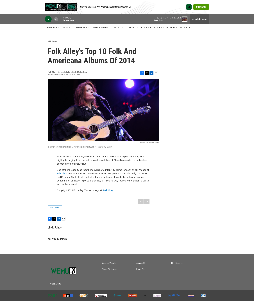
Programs (81, 27)
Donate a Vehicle (109, 263)
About (117, 27)
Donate (202, 7)
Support (131, 27)
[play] (48, 19)
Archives (185, 27)
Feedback (146, 27)
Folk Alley (62, 173)
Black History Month (165, 27)
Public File (140, 269)
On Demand (51, 27)
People (66, 27)
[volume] (56, 19)
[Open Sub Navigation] (59, 27)
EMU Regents (177, 263)
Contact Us (141, 263)
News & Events (100, 27)
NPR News (52, 41)
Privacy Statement (109, 269)
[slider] (60, 19)
